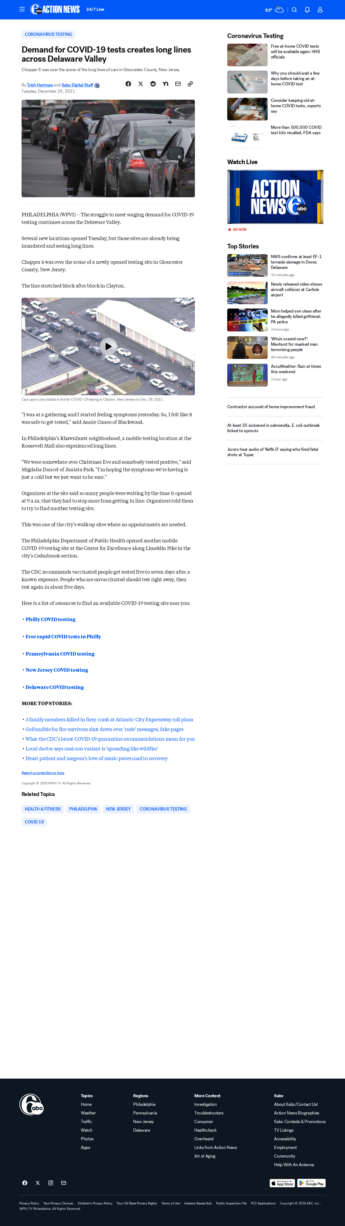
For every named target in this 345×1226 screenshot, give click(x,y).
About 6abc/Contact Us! (296, 1104)
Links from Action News (215, 1147)
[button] (22, 9)
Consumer (203, 1122)
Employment (285, 1147)
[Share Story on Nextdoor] (165, 83)
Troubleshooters (208, 1113)
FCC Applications (263, 1203)
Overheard (203, 1139)
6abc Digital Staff (77, 85)
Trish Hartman (40, 85)
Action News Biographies (296, 1113)
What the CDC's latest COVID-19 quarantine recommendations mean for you (110, 738)
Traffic (86, 1122)
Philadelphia (144, 1104)
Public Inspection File (231, 1203)
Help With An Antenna (294, 1165)
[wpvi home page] (31, 1104)
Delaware (141, 1130)
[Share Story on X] (140, 83)
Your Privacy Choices (58, 1203)
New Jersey (143, 1122)
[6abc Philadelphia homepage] (55, 10)
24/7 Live (95, 9)
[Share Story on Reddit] (153, 83)
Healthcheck (205, 1130)
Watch (86, 1130)
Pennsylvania (145, 1113)
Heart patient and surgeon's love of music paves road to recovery (96, 757)
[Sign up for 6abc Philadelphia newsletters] (63, 1183)
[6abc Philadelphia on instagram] (50, 1183)
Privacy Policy (29, 1203)
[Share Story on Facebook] (128, 83)
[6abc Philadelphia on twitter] (37, 1183)
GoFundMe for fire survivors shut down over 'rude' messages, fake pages (104, 728)
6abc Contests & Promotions (300, 1122)
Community (284, 1156)
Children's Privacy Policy (95, 1203)
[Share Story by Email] (177, 83)
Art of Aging (204, 1156)
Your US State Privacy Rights (137, 1203)
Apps (85, 1147)
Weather (88, 1113)
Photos (87, 1139)
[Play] (275, 197)
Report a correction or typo (43, 772)
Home (86, 1104)
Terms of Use (170, 1203)
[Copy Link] (190, 83)
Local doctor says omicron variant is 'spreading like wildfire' (92, 748)
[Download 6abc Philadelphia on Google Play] (311, 1183)
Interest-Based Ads (198, 1203)
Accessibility (285, 1139)
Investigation (205, 1104)
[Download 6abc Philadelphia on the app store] (282, 1183)
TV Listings (283, 1130)
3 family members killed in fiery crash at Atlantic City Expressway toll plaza (109, 719)
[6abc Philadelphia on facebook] (24, 1183)
